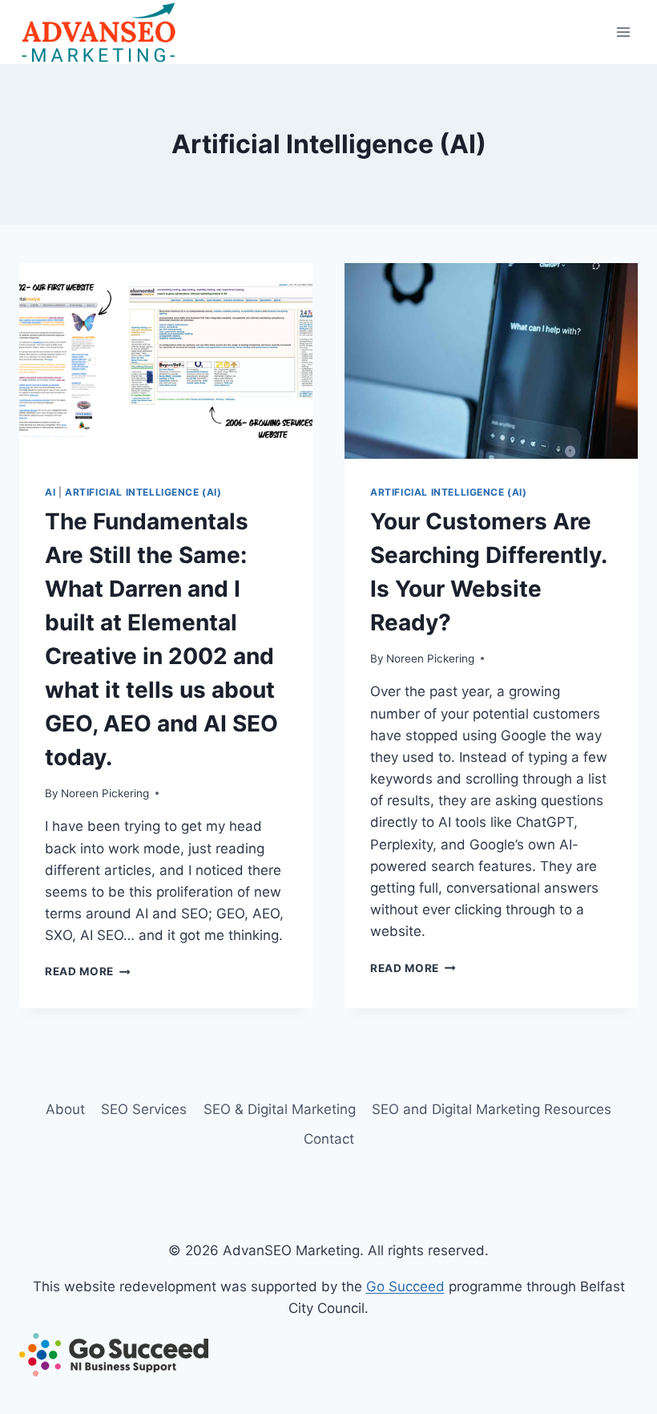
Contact (329, 1139)
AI (50, 492)
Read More (88, 971)
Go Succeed (405, 1286)
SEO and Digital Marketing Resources (491, 1109)
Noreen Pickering (105, 793)
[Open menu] (623, 31)
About (65, 1109)
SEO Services (144, 1109)
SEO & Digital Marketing (280, 1109)
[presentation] (165, 361)
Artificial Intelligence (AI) (143, 492)
